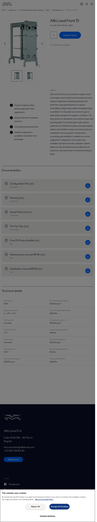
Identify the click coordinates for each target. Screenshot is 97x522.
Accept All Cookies (59, 506)
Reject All (35, 506)
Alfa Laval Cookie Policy (44, 499)
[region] (47, 505)
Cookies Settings (47, 516)
